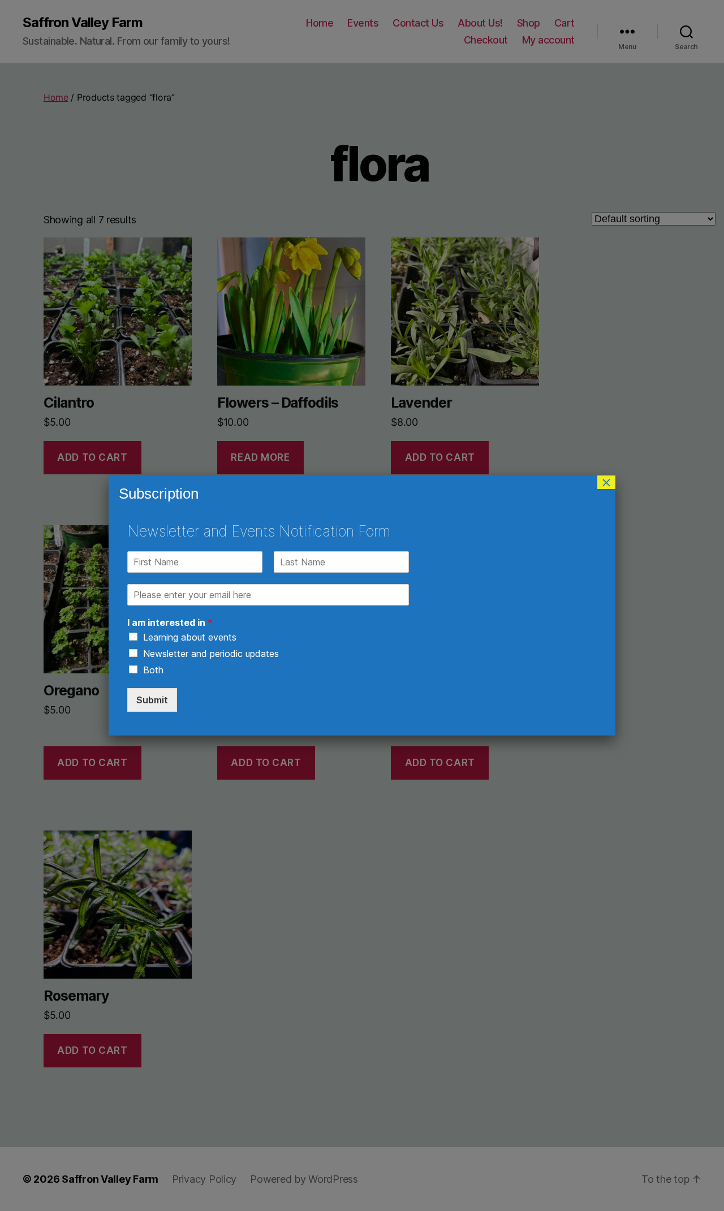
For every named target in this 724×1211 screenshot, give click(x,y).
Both (153, 670)
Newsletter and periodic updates (211, 653)
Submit (152, 700)
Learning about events (189, 637)
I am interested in (170, 622)
